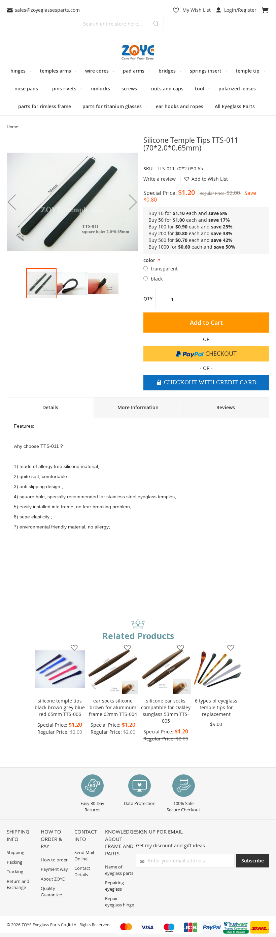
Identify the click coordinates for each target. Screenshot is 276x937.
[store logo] (138, 52)
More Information (138, 407)
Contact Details (82, 871)
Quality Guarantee (51, 891)
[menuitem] (19, 71)
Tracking (15, 871)
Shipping (15, 852)
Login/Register (239, 10)
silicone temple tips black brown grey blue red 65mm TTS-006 (60, 707)
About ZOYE (53, 879)
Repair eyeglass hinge (119, 901)
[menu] (138, 88)
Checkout (220, 353)
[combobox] (122, 23)
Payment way (54, 869)
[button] (132, 201)
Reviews (225, 407)
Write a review (159, 179)
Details (50, 407)
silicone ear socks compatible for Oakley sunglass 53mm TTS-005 (166, 710)
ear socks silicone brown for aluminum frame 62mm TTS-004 (113, 707)
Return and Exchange (18, 884)
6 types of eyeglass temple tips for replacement (216, 707)
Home (12, 126)
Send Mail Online (84, 855)
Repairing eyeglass (114, 886)
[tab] (50, 407)
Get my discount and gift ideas (170, 845)
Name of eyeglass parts (119, 870)
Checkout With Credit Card (209, 382)
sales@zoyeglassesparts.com (47, 10)
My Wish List (196, 10)
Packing (14, 862)
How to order (54, 860)
